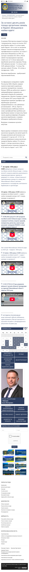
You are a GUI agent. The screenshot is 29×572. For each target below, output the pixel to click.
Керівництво (3, 485)
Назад (4, 34)
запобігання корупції (8, 360)
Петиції (21, 354)
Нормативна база (5, 534)
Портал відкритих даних (8, 366)
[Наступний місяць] (27, 329)
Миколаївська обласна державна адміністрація (11, 555)
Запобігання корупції (5, 525)
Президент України (5, 548)
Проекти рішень (4, 508)
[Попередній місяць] (24, 329)
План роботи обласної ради (7, 519)
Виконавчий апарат (5, 495)
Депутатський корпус (5, 487)
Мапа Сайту (4, 566)
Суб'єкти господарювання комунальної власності (11, 536)
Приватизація (4, 542)
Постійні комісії (4, 491)
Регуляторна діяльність (6, 523)
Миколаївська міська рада (6, 557)
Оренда (2, 543)
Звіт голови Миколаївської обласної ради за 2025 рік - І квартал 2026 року (14, 249)
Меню (15, 12)
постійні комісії (7, 414)
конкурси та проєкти (8, 420)
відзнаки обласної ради (21, 420)
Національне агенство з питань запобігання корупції (12, 559)
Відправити (14, 446)
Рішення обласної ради (6, 506)
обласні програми (21, 408)
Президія (3, 489)
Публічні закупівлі (5, 526)
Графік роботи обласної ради (7, 497)
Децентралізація (21, 360)
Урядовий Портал (5, 550)
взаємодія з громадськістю (8, 354)
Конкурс (3, 540)
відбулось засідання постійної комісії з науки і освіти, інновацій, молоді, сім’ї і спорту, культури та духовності (14, 256)
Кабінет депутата (21, 414)
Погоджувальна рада (5, 493)
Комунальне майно (5, 538)
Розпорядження (4, 512)
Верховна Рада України (16, 548)
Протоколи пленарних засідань (8, 510)
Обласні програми (5, 504)
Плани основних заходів (6, 521)
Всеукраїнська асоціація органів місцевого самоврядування (10, 552)
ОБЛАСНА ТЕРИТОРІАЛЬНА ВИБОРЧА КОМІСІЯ (7, 408)
